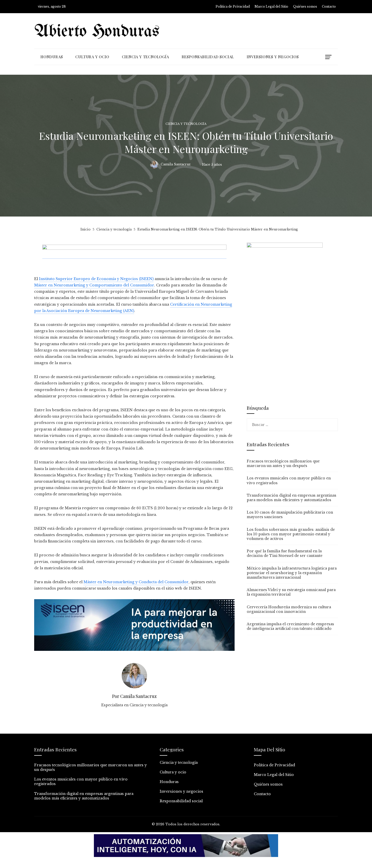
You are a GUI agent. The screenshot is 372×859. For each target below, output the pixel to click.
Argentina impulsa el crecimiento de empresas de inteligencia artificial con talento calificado (290, 626)
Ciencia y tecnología (186, 124)
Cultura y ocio (173, 772)
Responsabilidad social (181, 801)
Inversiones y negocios (181, 791)
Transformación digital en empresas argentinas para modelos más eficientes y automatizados (291, 497)
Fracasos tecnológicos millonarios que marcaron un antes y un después (283, 463)
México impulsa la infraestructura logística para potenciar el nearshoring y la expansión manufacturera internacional (292, 573)
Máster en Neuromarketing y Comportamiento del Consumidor (94, 285)
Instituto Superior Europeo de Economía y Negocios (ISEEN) (96, 279)
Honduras (169, 781)
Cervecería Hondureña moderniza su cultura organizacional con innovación (289, 609)
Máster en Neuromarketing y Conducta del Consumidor (136, 582)
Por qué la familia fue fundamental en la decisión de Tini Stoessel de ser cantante (284, 553)
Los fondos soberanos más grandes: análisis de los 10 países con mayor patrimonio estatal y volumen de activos (291, 534)
